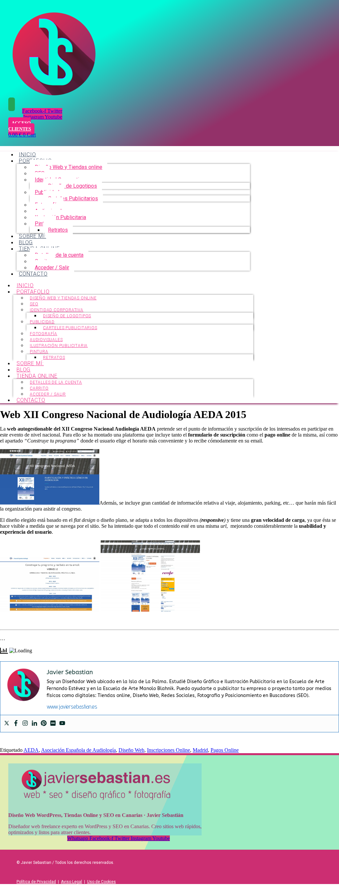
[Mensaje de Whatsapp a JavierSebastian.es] (11, 104)
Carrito (39, 388)
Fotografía (43, 333)
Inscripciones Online (168, 750)
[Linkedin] (34, 723)
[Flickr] (53, 723)
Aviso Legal (71, 881)
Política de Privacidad (36, 881)
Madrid (200, 750)
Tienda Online (37, 376)
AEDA (31, 750)
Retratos (58, 230)
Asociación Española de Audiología (78, 750)
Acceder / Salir (52, 267)
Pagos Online (225, 750)
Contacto (33, 274)
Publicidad (42, 322)
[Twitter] (7, 723)
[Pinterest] (44, 723)
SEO (34, 304)
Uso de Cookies (101, 881)
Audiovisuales (46, 339)
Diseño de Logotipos (72, 186)
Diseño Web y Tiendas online (68, 167)
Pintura (39, 351)
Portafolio (33, 292)
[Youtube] (62, 723)
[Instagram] (25, 723)
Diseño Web (131, 750)
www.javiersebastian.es (72, 706)
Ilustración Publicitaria (60, 217)
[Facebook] (16, 723)
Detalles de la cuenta (59, 255)
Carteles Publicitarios (73, 198)
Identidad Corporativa (56, 310)
